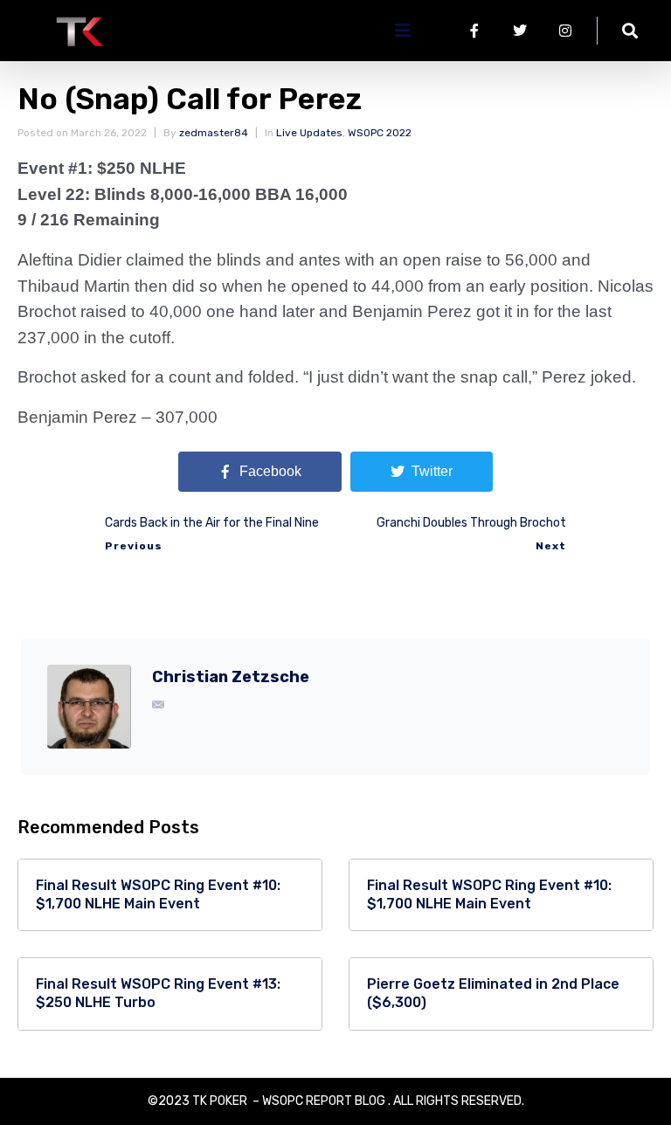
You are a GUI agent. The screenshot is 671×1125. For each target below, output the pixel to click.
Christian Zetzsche (230, 677)
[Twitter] (520, 31)
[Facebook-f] (474, 31)
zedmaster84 (213, 133)
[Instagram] (565, 31)
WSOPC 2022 (380, 133)
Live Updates (309, 133)
